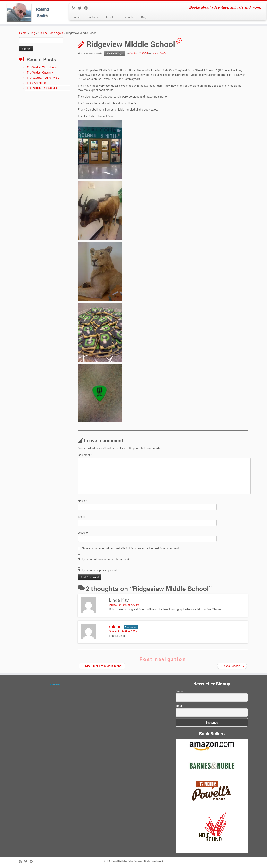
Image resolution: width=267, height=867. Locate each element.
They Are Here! (36, 83)
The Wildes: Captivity (40, 72)
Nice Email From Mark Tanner (102, 666)
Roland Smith (158, 53)
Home (76, 17)
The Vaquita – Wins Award (43, 77)
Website (83, 532)
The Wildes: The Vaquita (42, 88)
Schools (128, 17)
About (110, 17)
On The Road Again (50, 33)
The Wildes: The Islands (42, 67)
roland (115, 626)
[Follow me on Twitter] (81, 7)
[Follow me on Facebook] (87, 7)
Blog (144, 17)
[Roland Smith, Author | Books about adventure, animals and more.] (31, 12)
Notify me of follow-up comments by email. (104, 559)
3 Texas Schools (232, 666)
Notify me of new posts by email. (98, 570)
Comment (85, 455)
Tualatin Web (157, 860)
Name (82, 501)
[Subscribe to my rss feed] (75, 7)
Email (82, 517)
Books (92, 17)
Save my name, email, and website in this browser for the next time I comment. (131, 548)
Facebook (55, 684)
